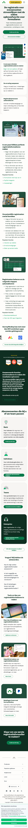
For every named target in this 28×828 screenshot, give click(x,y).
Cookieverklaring (21, 816)
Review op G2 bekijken (10, 399)
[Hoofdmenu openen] (24, 2)
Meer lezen (8, 676)
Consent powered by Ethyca (19, 826)
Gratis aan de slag (14, 32)
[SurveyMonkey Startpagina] (3, 2)
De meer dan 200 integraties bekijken (14, 344)
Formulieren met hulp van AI (12, 177)
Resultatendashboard (10, 315)
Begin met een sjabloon (10, 69)
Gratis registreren (15, 2)
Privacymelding (13, 816)
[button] (14, 567)
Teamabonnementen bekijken (13, 506)
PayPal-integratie (9, 180)
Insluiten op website (10, 243)
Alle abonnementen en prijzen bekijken (14, 549)
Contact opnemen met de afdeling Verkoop (12, 538)
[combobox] (14, 786)
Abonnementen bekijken (14, 36)
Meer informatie (10, 715)
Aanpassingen (8, 183)
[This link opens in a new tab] (6, 790)
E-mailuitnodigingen (10, 245)
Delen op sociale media (11, 248)
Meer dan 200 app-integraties (13, 318)
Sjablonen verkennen (11, 635)
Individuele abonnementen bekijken (12, 475)
